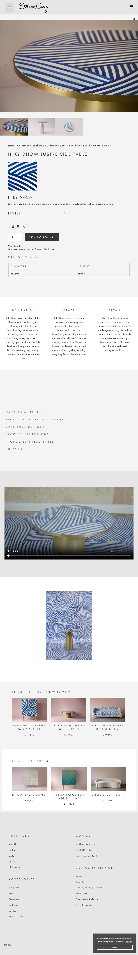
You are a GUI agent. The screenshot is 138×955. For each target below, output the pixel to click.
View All (12, 844)
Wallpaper (14, 887)
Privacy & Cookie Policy (87, 899)
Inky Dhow (74, 145)
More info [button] (128, 941)
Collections (23, 145)
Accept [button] (114, 947)
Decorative (14, 899)
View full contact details (87, 855)
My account (81, 893)
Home (11, 145)
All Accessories (16, 916)
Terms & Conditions (84, 904)
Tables (12, 850)
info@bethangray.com (86, 844)
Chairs (12, 861)
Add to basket (42, 236)
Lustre (63, 145)
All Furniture (14, 867)
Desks (11, 855)
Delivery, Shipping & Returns (89, 887)
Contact (79, 875)
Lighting (12, 910)
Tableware (14, 904)
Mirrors (12, 893)
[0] (131, 7)
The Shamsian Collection (44, 145)
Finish (15, 213)
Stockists (80, 881)
